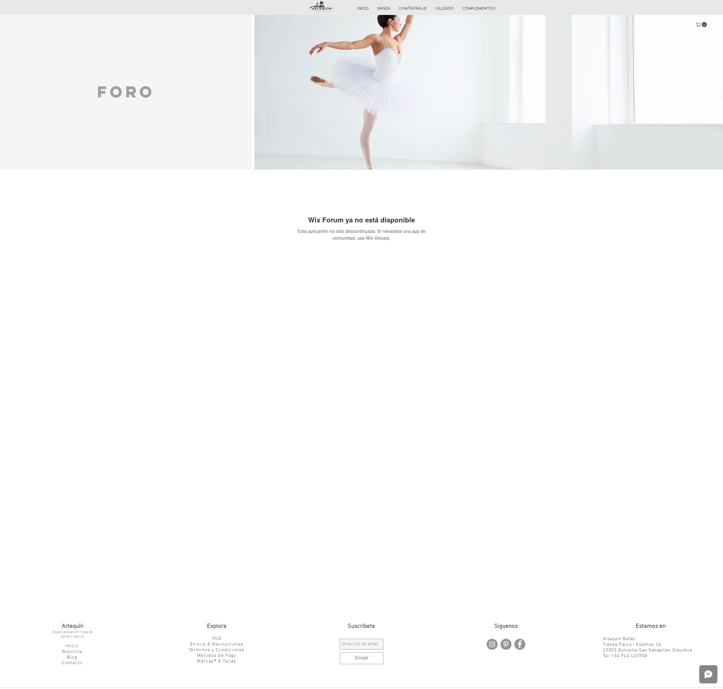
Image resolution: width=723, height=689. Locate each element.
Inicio (72, 646)
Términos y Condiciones (217, 650)
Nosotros (72, 652)
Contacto (72, 663)
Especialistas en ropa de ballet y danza (72, 634)
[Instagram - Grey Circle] (492, 644)
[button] (702, 24)
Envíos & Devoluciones (216, 644)
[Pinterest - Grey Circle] (505, 644)
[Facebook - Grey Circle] (519, 644)
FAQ (216, 639)
